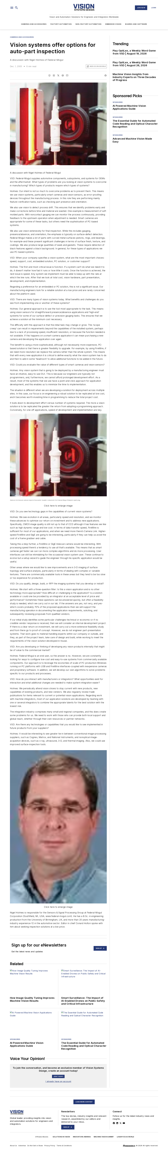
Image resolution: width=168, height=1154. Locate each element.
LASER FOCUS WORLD (125, 1137)
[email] (67, 75)
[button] (12, 8)
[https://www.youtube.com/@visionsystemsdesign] (124, 1123)
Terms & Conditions (64, 1146)
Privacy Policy (49, 1146)
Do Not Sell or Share (35, 1146)
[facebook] (49, 75)
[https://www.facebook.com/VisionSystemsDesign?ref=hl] (114, 1123)
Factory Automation (61, 24)
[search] (16, 8)
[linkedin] (54, 75)
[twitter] (58, 75)
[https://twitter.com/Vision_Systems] (120, 1123)
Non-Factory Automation (88, 24)
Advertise (22, 1146)
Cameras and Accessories (34, 24)
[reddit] (62, 75)
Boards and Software (136, 24)
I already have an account (58, 1081)
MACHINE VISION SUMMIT (104, 1137)
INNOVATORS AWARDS (82, 1137)
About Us (13, 1146)
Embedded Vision (113, 24)
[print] (105, 75)
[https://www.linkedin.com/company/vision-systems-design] (117, 1123)
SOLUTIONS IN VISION (61, 1137)
